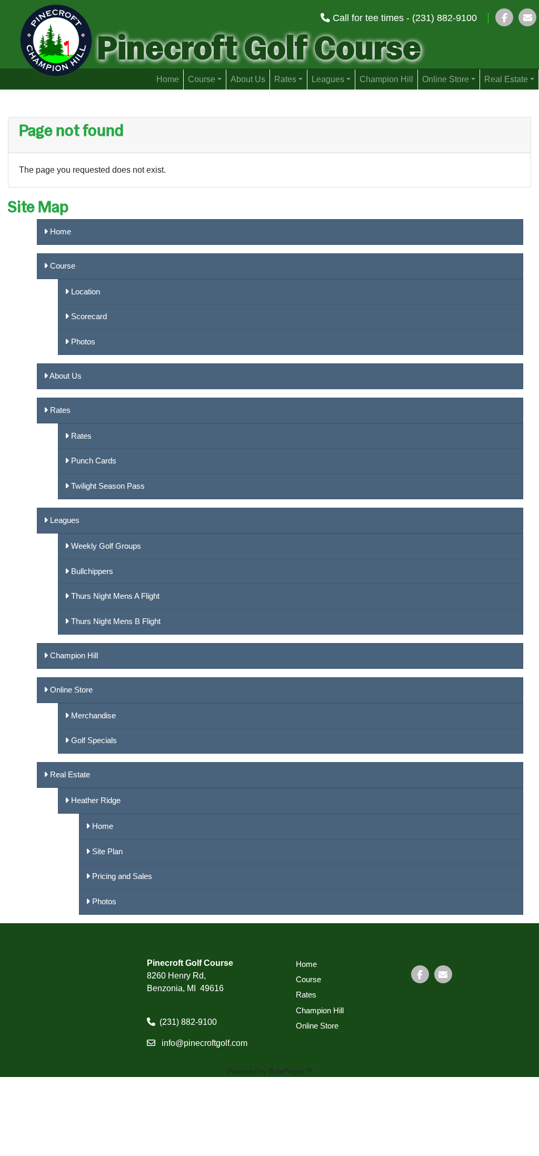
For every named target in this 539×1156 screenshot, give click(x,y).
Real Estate (506, 79)
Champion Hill (386, 79)
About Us (248, 79)
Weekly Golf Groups (105, 545)
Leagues (328, 79)
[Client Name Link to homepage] (46, 37)
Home (167, 79)
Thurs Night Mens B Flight (115, 621)
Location (84, 291)
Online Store (445, 79)
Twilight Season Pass (107, 485)
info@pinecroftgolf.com (204, 1043)
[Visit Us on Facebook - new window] (504, 17)
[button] (527, 17)
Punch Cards (92, 460)
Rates (285, 79)
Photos (82, 341)
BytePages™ (290, 1071)
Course (201, 79)
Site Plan (106, 851)
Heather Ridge (95, 800)
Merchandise (92, 715)
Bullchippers (91, 571)
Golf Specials (93, 740)
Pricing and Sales (121, 876)
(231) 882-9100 (188, 1021)
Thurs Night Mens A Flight (114, 595)
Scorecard (88, 316)
